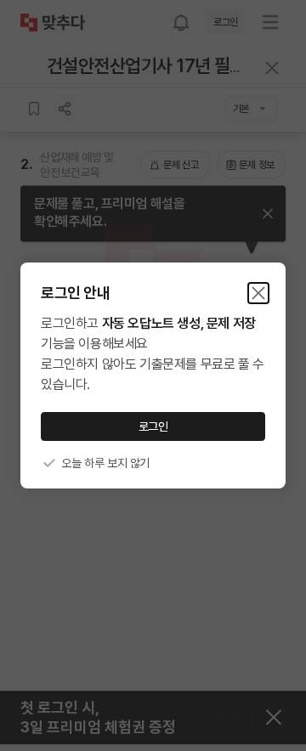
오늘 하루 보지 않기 (105, 463)
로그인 (153, 426)
